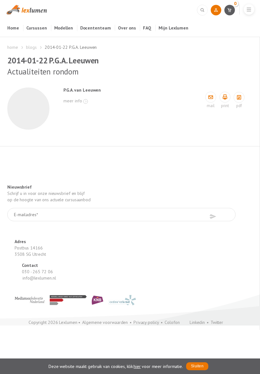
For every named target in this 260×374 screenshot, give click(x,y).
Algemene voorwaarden (105, 322)
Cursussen (36, 28)
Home (13, 28)
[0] (229, 10)
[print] (225, 97)
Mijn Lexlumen (173, 28)
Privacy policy (146, 322)
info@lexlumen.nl (39, 278)
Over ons (127, 28)
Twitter (217, 322)
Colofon (172, 322)
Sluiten (197, 366)
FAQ (147, 28)
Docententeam (95, 28)
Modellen (63, 28)
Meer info (72, 101)
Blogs (31, 47)
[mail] (210, 97)
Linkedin (197, 322)
